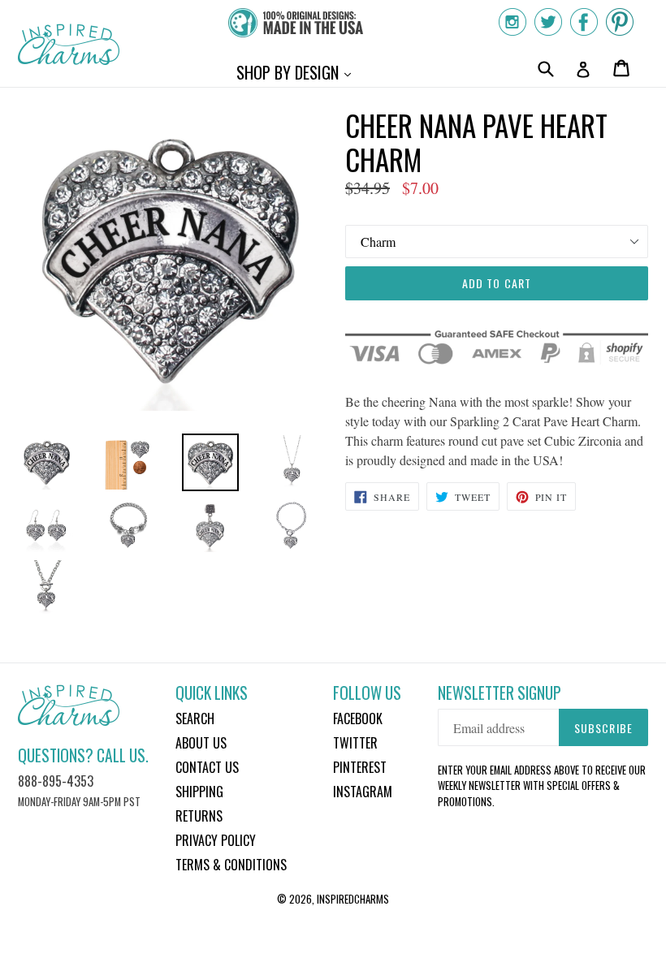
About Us (201, 743)
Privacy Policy (215, 840)
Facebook (358, 718)
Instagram (362, 791)
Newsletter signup (499, 693)
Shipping (199, 791)
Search (194, 718)
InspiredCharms (353, 899)
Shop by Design (297, 71)
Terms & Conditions (231, 864)
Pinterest (360, 767)
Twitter (355, 743)
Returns (199, 816)
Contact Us (207, 767)
